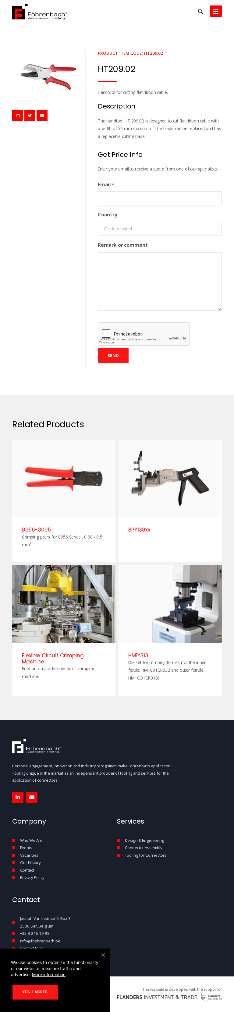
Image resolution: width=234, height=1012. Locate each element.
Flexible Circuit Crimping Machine (53, 658)
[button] (200, 11)
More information (49, 974)
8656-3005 (36, 529)
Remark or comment (123, 245)
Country (107, 214)
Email (106, 184)
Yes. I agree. (35, 992)
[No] (103, 955)
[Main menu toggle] (216, 11)
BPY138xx (139, 529)
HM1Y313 (138, 655)
